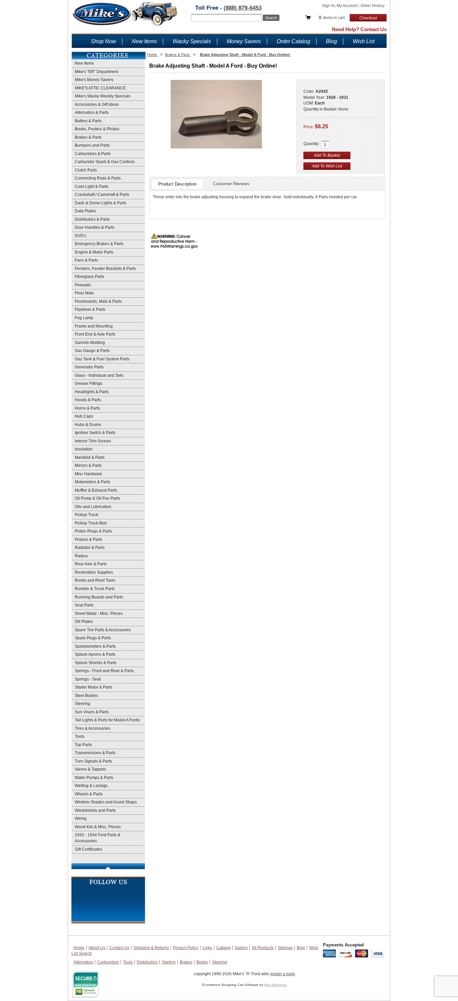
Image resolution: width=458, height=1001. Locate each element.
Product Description (177, 184)
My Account (347, 5)
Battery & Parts (88, 121)
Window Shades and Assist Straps (106, 802)
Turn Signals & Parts (93, 761)
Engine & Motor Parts (94, 252)
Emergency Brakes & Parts (99, 243)
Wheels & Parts (89, 794)
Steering (82, 703)
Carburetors (108, 962)
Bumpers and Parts (92, 145)
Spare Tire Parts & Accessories (103, 630)
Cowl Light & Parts (91, 186)
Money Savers (244, 41)
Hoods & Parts (88, 400)
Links (207, 947)
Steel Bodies (86, 695)
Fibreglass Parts (89, 276)
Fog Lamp (84, 317)
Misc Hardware (88, 474)
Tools (79, 736)
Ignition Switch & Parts (95, 432)
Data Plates (85, 211)
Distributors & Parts (92, 219)
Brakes (186, 962)
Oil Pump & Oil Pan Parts (97, 498)
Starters (169, 962)
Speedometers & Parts (95, 646)
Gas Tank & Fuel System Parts (102, 359)
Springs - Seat (88, 679)
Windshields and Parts (95, 810)
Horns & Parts (87, 408)
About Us (97, 947)
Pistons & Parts (88, 539)
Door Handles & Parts (94, 227)
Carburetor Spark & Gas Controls (105, 161)
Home (78, 947)
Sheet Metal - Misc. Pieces (99, 613)
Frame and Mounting (94, 326)
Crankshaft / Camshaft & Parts (102, 194)
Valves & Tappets (90, 769)
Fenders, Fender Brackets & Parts (105, 268)
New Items (144, 41)
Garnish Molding (90, 342)
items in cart (332, 17)
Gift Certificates (88, 849)
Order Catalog (293, 41)
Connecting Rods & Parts (98, 178)
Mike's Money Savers (94, 79)
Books (202, 962)
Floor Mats (84, 293)
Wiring (81, 818)
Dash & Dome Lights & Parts (100, 203)
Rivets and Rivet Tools (95, 580)
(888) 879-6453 (243, 8)
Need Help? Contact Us (359, 29)
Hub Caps (84, 416)
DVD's (80, 235)
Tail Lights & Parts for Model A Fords (107, 720)
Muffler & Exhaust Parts (96, 490)
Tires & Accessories (92, 728)
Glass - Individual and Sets (99, 375)
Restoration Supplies (94, 572)
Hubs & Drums (88, 424)
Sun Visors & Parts (92, 712)
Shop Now (103, 41)
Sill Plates (84, 621)
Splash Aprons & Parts (95, 654)
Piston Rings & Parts (93, 531)
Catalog (223, 947)
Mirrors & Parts (88, 465)
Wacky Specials (192, 41)
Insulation (84, 449)
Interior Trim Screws (93, 441)
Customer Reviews (231, 183)
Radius (81, 556)
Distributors (147, 962)
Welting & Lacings (91, 785)
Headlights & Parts (92, 391)
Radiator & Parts (90, 547)
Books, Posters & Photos (97, 129)
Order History (372, 5)
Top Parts (83, 744)
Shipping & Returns (151, 947)
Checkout (368, 18)
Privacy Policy (185, 947)
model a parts (282, 974)
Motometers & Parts (92, 482)
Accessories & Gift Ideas (97, 104)
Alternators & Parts (92, 112)
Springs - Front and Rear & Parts (104, 670)
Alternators (83, 962)
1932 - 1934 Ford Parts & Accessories (97, 838)
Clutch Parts (86, 170)
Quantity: (311, 143)
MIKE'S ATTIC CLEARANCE (100, 88)
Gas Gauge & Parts (92, 350)
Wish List (364, 41)
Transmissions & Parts (95, 752)
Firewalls (83, 285)
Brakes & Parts (88, 137)
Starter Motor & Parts (93, 687)
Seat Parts (84, 605)
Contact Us (119, 947)
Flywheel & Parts (90, 309)
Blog (331, 41)
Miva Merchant (275, 985)
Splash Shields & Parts (95, 662)
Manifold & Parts (90, 457)
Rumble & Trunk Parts (95, 588)
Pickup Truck (86, 514)
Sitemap (285, 947)
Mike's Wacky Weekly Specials (102, 96)
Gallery (241, 947)
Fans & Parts (86, 260)
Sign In (328, 5)
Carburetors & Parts (93, 153)
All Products (263, 947)
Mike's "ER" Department (96, 71)
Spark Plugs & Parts (93, 638)
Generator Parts (89, 367)
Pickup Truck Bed (91, 523)
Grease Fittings (88, 383)
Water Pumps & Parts (94, 777)
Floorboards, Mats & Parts (98, 301)
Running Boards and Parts (99, 597)
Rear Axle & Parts (91, 564)
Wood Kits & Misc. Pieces (98, 827)
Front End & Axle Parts (95, 334)
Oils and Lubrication (93, 506)
